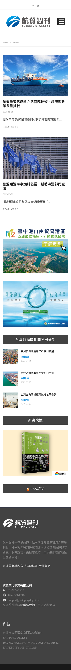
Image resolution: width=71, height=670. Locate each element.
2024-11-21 (8, 112)
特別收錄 (25, 357)
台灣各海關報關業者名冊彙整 (37, 373)
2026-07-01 (26, 361)
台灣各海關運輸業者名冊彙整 (37, 351)
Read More (10, 127)
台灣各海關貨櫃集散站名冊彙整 (38, 394)
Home (5, 42)
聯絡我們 (29, 605)
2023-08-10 (8, 194)
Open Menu (61, 21)
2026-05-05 (26, 404)
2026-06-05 (26, 382)
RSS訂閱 (36, 489)
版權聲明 (44, 566)
